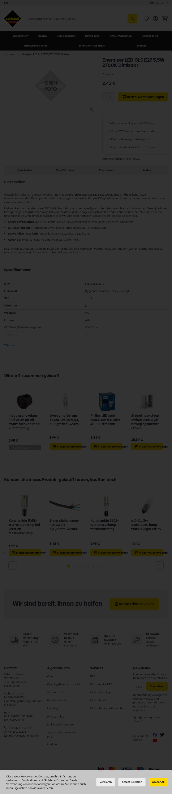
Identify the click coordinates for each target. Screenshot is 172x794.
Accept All (158, 782)
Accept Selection (132, 782)
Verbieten (106, 782)
